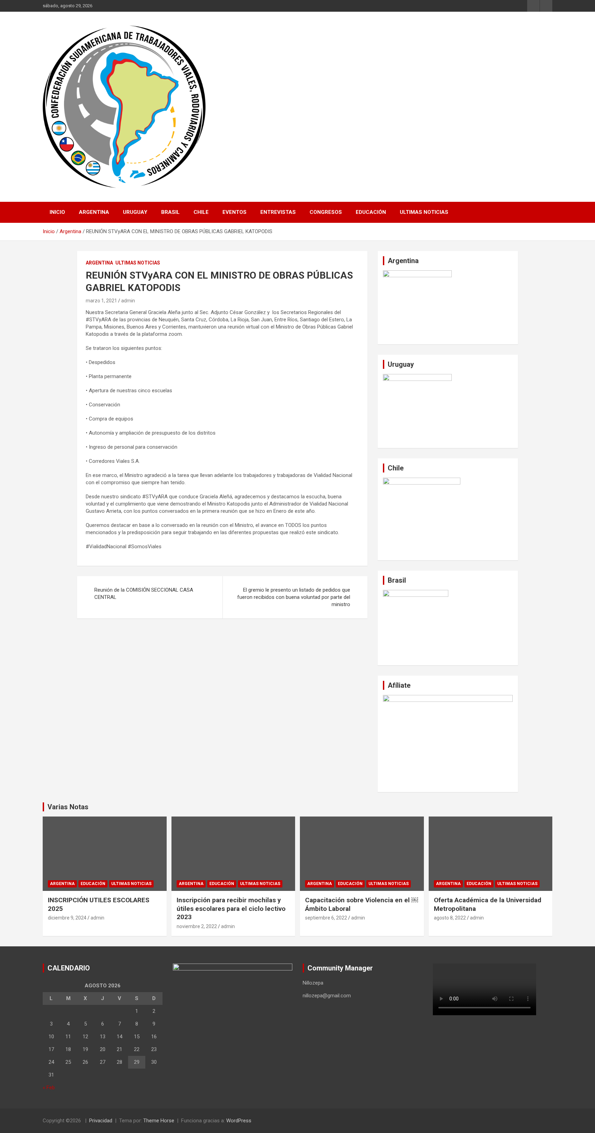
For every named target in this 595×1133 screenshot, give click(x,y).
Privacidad (100, 1121)
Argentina (94, 212)
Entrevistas (278, 212)
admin (128, 300)
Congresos (326, 212)
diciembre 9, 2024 (67, 918)
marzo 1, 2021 (101, 300)
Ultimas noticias (424, 212)
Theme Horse (158, 1121)
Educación (371, 212)
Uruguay (135, 212)
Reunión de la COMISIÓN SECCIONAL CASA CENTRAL (143, 593)
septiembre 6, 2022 (326, 918)
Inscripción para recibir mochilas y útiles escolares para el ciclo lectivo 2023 (231, 908)
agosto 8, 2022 (450, 918)
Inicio (57, 212)
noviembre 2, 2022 (197, 926)
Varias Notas (68, 807)
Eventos (234, 212)
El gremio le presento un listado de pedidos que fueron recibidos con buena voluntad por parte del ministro (293, 597)
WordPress (238, 1121)
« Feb (49, 1087)
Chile (201, 212)
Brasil (170, 212)
